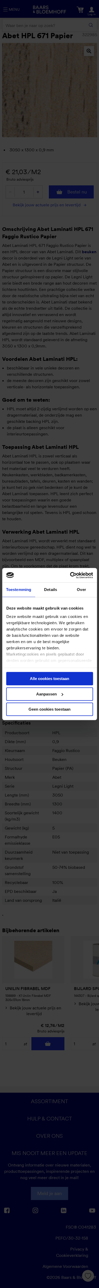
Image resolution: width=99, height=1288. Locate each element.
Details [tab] (50, 589)
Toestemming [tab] (18, 589)
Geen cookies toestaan (49, 709)
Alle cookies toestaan (49, 678)
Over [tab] (81, 589)
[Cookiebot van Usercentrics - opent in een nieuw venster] (70, 575)
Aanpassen (46, 694)
